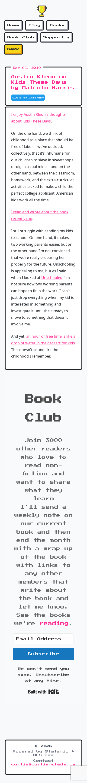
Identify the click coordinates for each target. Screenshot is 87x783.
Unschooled (51, 277)
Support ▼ (56, 37)
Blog (35, 25)
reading (54, 623)
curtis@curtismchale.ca (43, 764)
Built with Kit (43, 692)
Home (13, 25)
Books (57, 25)
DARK (13, 49)
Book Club (20, 37)
